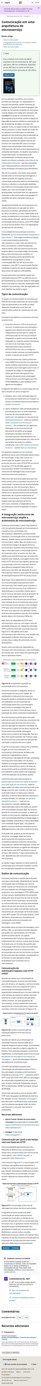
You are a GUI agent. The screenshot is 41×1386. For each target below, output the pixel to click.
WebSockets (19, 1158)
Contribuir (26, 1372)
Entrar (37, 2)
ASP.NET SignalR (23, 1155)
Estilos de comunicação (11, 47)
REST (33, 1069)
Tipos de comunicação (10, 40)
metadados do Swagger (27, 1099)
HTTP (21, 1075)
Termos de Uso (6, 1380)
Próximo (15, 1248)
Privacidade (5, 1375)
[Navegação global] (2, 2)
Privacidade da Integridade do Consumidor (16, 1377)
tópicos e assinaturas (29, 448)
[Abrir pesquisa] (32, 2)
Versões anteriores (8, 1372)
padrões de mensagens (13, 1056)
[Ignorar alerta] (38, 7)
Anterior (6, 1248)
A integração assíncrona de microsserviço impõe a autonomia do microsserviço (20, 43)
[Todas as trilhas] (3, 16)
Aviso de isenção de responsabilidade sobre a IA (18, 1369)
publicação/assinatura (13, 420)
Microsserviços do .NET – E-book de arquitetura (19, 16)
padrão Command (12, 404)
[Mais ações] (37, 16)
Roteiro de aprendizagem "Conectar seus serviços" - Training (19, 1338)
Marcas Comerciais (20, 1380)
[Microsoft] (20, 2)
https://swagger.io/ (12, 1135)
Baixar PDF (9, 75)
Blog (17, 1372)
